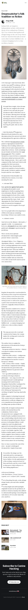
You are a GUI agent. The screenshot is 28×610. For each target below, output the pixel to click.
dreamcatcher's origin (17, 142)
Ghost (23, 597)
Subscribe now (15, 582)
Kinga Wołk (9, 21)
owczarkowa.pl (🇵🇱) (14, 591)
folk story (4, 10)
